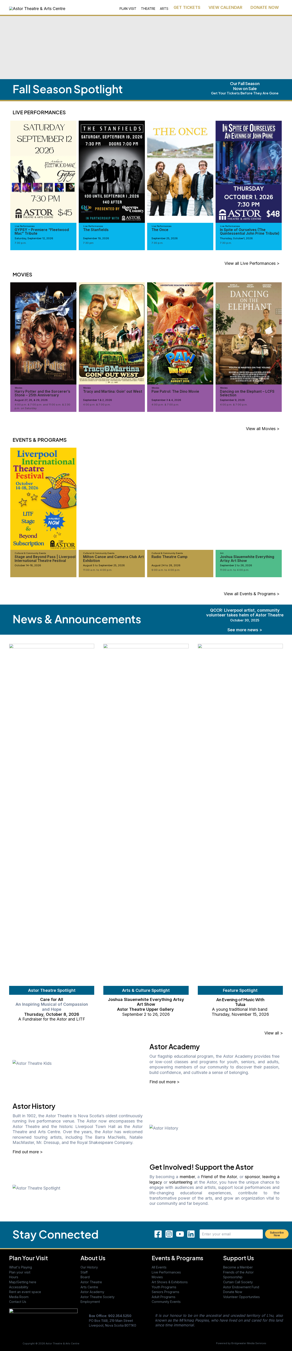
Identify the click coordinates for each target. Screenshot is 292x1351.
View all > (273, 1033)
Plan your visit (19, 1272)
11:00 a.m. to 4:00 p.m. (97, 570)
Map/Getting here (22, 1282)
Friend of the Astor (219, 1176)
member (187, 1176)
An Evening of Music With (240, 999)
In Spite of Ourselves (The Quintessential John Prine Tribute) (249, 232)
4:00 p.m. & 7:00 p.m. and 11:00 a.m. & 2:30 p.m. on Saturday (42, 406)
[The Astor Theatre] (43, 1321)
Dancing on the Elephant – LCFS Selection (247, 393)
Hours (13, 1277)
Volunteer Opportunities (241, 1297)
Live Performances (166, 1272)
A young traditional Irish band (240, 1009)
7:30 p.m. (20, 242)
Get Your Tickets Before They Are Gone (245, 93)
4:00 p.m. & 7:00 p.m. (97, 404)
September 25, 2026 (164, 238)
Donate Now (232, 1292)
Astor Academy (92, 1292)
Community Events (166, 1302)
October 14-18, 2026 (28, 565)
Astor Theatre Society (98, 1297)
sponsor (252, 1176)
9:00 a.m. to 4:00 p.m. (165, 570)
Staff (84, 1272)
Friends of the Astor (238, 1272)
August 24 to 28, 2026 (165, 565)
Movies (157, 1277)
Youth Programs (164, 1287)
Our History (89, 1267)
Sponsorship (232, 1277)
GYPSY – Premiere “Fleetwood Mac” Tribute (42, 232)
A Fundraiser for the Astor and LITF (51, 1019)
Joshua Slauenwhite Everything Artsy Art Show (247, 559)
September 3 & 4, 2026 (166, 400)
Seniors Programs (165, 1292)
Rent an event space (25, 1292)
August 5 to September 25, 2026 (104, 565)
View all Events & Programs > (251, 593)
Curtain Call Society (238, 1282)
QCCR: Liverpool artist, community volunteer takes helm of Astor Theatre (245, 615)
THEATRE (148, 8)
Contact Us (17, 1302)
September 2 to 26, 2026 (236, 565)
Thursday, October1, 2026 (236, 238)
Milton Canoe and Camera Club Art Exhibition (113, 559)
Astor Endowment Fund (241, 1287)
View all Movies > (262, 428)
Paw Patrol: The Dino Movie (175, 391)
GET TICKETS (187, 7)
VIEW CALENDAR (225, 7)
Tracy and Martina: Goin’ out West (112, 391)
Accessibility (18, 1287)
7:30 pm (88, 242)
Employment (90, 1302)
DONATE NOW (264, 7)
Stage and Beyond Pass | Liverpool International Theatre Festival (45, 559)
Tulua (240, 1004)
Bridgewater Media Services (248, 1343)
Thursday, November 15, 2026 (240, 1014)
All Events (159, 1267)
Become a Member (238, 1267)
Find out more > (164, 1081)
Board (85, 1277)
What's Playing (20, 1267)
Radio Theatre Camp (169, 557)
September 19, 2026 (96, 238)
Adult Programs (163, 1297)
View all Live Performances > (251, 263)
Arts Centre (89, 1287)
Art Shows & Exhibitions (170, 1282)
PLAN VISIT (128, 8)
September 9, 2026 (232, 400)
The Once (159, 230)
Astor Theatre (91, 1282)
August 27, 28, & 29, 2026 (31, 400)
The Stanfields (96, 230)
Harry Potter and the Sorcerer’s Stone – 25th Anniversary (42, 393)
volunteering (180, 1182)
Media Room (19, 1297)
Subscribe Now (277, 1234)
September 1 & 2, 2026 (97, 400)
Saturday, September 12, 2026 (34, 238)
